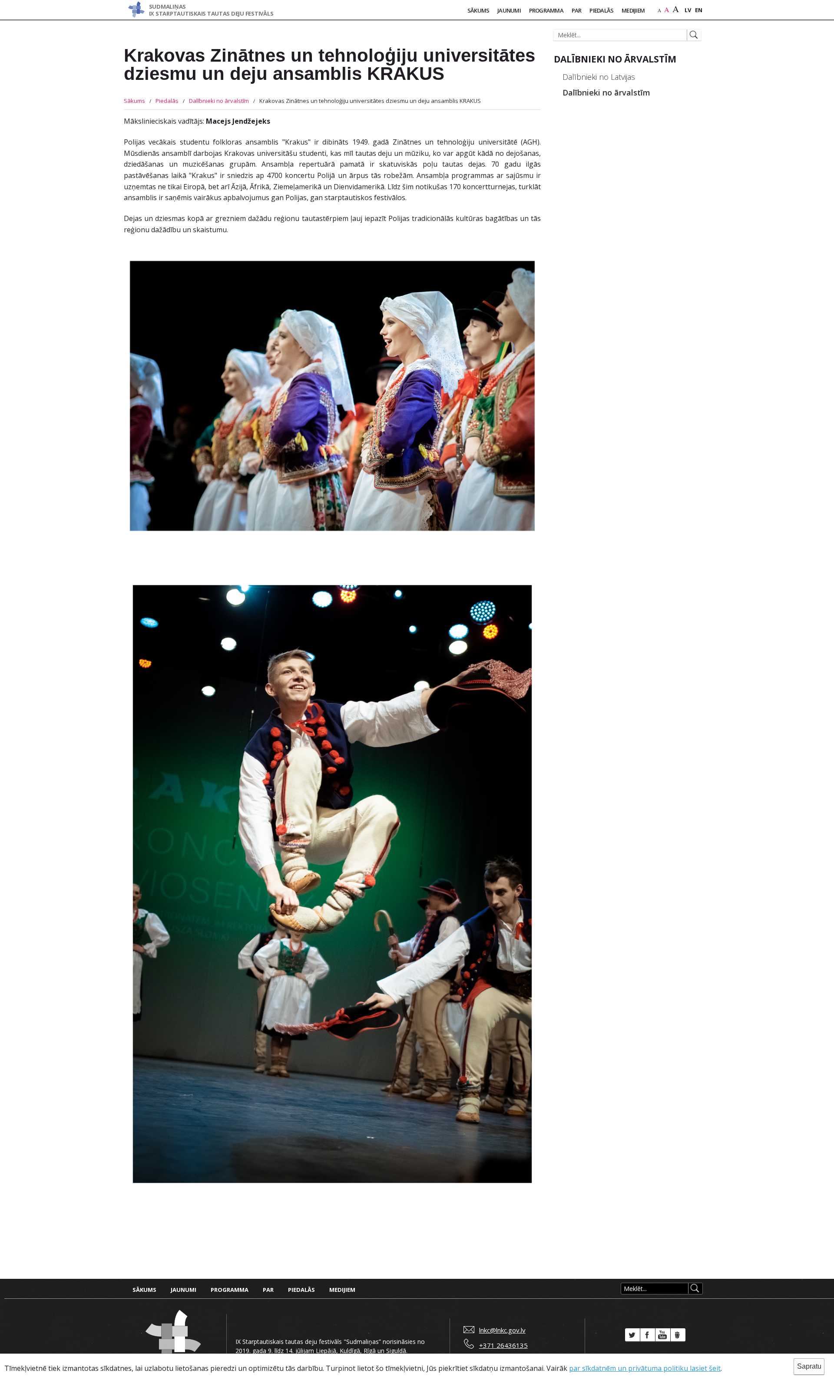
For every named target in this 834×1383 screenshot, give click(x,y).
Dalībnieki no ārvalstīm (219, 101)
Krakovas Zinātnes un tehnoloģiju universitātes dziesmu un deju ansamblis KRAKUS (370, 101)
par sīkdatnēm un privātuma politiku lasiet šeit (645, 1368)
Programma (546, 10)
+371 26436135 (503, 1345)
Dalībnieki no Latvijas (599, 77)
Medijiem (633, 10)
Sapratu (809, 1366)
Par (577, 10)
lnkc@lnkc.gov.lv (502, 1330)
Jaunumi (509, 10)
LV (688, 10)
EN (698, 10)
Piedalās (601, 10)
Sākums (478, 10)
